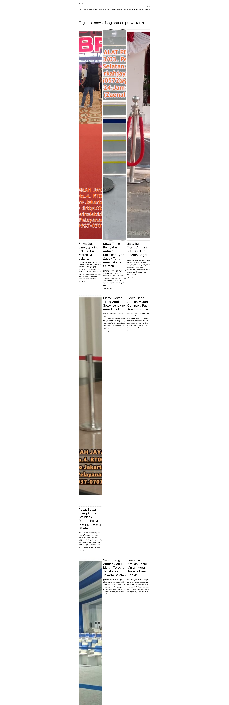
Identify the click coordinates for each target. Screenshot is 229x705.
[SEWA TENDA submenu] (109, 9)
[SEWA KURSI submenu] (101, 9)
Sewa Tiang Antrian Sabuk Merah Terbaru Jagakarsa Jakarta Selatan (114, 567)
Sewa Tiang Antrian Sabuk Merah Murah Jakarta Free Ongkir (137, 567)
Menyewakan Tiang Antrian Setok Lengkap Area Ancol (114, 303)
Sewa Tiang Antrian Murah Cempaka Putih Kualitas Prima (138, 303)
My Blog (81, 3)
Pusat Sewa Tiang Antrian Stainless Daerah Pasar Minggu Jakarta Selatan (90, 519)
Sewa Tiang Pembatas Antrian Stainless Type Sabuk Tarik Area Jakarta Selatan (113, 255)
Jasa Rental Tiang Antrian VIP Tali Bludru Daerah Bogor (137, 249)
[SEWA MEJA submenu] (93, 9)
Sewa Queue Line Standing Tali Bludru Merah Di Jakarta (89, 251)
